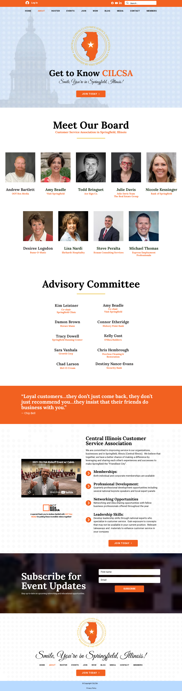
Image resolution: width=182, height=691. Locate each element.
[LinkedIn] (120, 3)
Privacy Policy (91, 688)
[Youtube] (116, 3)
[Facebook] (112, 3)
